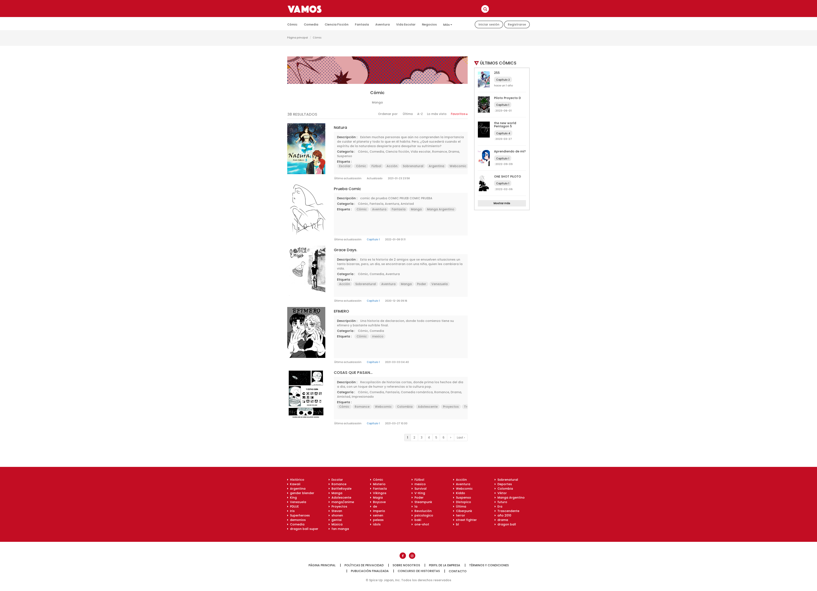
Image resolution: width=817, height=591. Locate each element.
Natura (340, 127)
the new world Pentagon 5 (505, 124)
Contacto (458, 571)
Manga (416, 209)
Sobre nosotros (406, 565)
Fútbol (376, 166)
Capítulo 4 (503, 133)
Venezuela (439, 284)
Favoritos (458, 114)
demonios (297, 520)
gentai (336, 520)
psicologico (423, 515)
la (415, 506)
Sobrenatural (413, 166)
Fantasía (362, 24)
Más (446, 25)
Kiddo (459, 493)
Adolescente (428, 407)
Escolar (345, 166)
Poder (421, 284)
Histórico (296, 480)
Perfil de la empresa (444, 565)
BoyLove (378, 502)
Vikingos (378, 493)
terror (459, 515)
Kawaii (294, 484)
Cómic (292, 24)
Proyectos (451, 407)
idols (376, 524)
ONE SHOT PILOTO (507, 176)
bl (456, 524)
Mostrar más (502, 203)
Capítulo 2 (503, 80)
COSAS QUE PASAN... (353, 372)
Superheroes (299, 515)
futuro (501, 502)
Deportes (504, 484)
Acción (392, 166)
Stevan (336, 511)
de (374, 506)
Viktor (501, 493)
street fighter (465, 520)
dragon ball (506, 524)
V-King (419, 493)
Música (336, 524)
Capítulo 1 (373, 239)
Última (460, 506)
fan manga (339, 529)
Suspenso (344, 156)
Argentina (436, 166)
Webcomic (458, 166)
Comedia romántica (417, 392)
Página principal (297, 37)
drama (502, 520)
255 (497, 73)
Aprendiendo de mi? (510, 151)
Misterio (378, 484)
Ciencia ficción (337, 24)
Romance (439, 151)
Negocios (429, 24)
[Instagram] (412, 555)
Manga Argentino (440, 209)
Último (408, 114)
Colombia (405, 407)
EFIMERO (341, 311)
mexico (377, 336)
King (292, 497)
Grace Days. (345, 249)
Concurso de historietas (419, 571)
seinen (377, 515)
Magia (377, 497)
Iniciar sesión (488, 24)
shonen (336, 515)
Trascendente (507, 511)
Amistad (407, 204)
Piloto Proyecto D (507, 98)
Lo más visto (437, 114)
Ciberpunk (463, 511)
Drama (453, 151)
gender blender (301, 493)
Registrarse (517, 24)
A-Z (420, 114)
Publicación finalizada (370, 571)
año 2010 (503, 515)
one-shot (421, 524)
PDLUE (293, 506)
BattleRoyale (340, 488)
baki (417, 520)
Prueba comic (347, 188)
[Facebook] (403, 555)
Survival (420, 488)
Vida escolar (406, 24)
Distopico (462, 502)
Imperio (378, 511)
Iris (291, 511)
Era (499, 506)
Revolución (422, 511)
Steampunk (422, 502)
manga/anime (342, 502)
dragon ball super (303, 529)
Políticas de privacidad (364, 565)
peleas (377, 520)
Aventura (382, 24)
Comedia (311, 24)
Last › (461, 437)
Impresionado (363, 396)
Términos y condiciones (489, 565)
